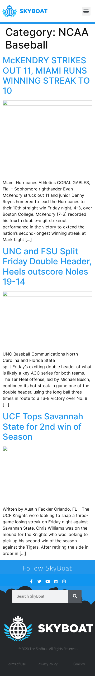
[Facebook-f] (31, 581)
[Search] (75, 596)
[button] (86, 11)
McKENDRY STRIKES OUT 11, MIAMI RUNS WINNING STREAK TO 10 (46, 75)
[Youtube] (48, 581)
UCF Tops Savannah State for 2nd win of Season (43, 426)
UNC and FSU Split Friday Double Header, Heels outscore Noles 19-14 (47, 266)
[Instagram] (64, 581)
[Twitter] (39, 581)
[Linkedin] (56, 581)
